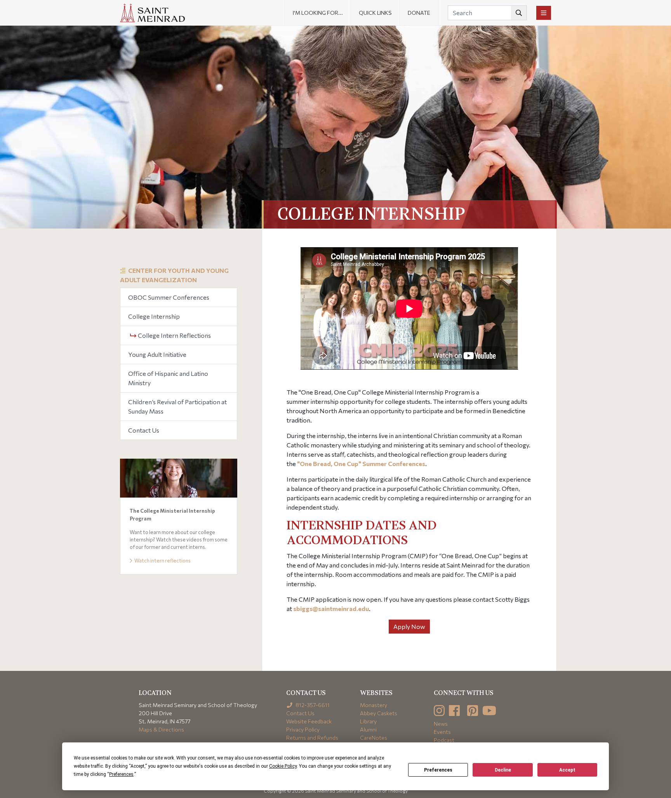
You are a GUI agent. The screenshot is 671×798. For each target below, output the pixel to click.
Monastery (373, 705)
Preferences (438, 770)
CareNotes (373, 737)
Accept (567, 770)
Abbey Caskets (378, 713)
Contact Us (143, 430)
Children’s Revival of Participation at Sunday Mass (177, 406)
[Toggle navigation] (543, 13)
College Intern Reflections (174, 335)
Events (442, 731)
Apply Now (409, 626)
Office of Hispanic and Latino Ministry (168, 378)
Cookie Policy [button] (283, 766)
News (441, 723)
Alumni (368, 729)
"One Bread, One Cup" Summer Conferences (361, 463)
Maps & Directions (161, 729)
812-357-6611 (312, 705)
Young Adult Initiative (157, 354)
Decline (503, 770)
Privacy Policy (303, 729)
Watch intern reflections (162, 560)
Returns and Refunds (312, 737)
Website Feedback (309, 721)
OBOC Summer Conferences (168, 297)
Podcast (444, 740)
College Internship (154, 316)
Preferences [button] (121, 774)
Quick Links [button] (375, 12)
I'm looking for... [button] (318, 12)
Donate (419, 12)
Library (368, 721)
